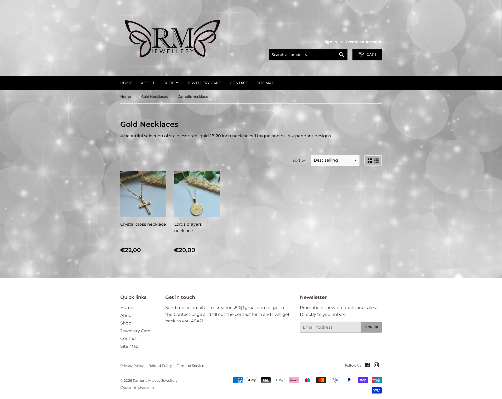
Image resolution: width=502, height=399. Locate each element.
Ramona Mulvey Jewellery (155, 380)
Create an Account (364, 42)
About (148, 83)
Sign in (330, 42)
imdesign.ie (144, 387)
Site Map (265, 83)
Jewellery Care (204, 83)
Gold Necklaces (154, 96)
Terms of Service (190, 365)
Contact (239, 83)
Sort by (299, 160)
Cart (371, 54)
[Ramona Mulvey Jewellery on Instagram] (376, 365)
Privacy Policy (132, 365)
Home (126, 83)
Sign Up (371, 327)
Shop (169, 83)
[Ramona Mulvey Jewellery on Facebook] (367, 365)
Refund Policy (160, 365)
